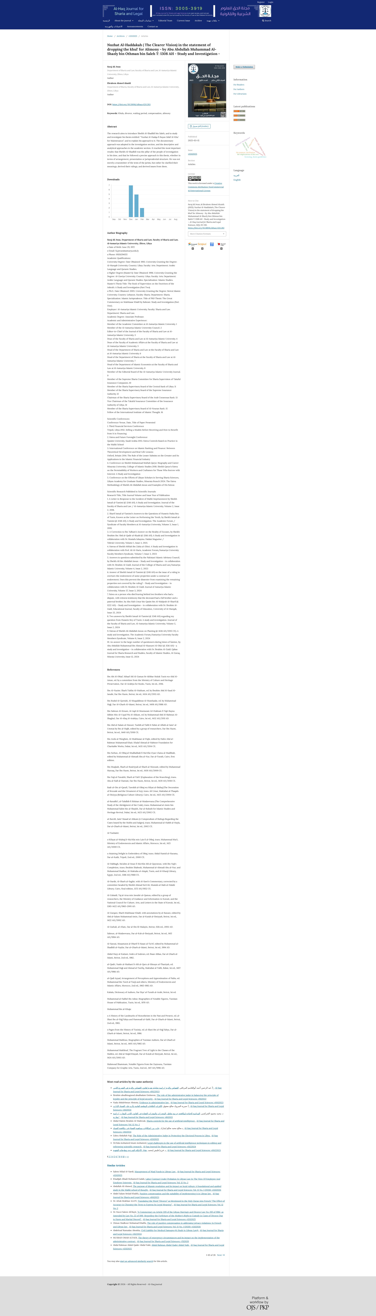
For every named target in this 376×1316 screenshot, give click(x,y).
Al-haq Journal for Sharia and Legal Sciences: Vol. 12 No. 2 (160, 1182)
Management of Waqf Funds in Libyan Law (155, 1171)
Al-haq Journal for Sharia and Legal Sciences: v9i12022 (180, 1099)
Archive (198, 20)
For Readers (239, 84)
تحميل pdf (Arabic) (200, 126)
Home (110, 36)
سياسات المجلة (145, 20)
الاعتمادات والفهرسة (113, 26)
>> (128, 1156)
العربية (236, 175)
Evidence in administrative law (154, 1102)
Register (261, 2)
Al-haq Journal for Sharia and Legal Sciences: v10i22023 (194, 1150)
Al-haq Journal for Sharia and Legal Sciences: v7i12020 (163, 1241)
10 (123, 1156)
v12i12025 (133, 36)
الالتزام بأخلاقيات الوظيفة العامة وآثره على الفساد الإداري (151, 1106)
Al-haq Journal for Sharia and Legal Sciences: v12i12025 (169, 1219)
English (237, 179)
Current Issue (183, 20)
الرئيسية (106, 20)
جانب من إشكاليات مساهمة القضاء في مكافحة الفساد (148, 1128)
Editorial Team (165, 20)
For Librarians (240, 94)
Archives (121, 36)
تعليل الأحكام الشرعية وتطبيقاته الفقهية (139, 1150)
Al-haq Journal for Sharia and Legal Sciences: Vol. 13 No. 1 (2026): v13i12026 (185, 1190)
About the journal (123, 20)
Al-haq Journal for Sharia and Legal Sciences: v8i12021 (147, 1117)
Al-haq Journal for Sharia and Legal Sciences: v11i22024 (169, 1146)
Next (219, 1255)
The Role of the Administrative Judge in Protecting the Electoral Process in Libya (171, 1135)
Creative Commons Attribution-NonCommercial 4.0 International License (206, 187)
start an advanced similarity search (136, 1261)
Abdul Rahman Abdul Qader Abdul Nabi (170, 1245)
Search (267, 20)
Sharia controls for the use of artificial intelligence (171, 1121)
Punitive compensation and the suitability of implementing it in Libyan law (176, 1193)
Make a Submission (244, 67)
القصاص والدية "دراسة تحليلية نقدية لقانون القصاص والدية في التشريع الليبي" (163, 1088)
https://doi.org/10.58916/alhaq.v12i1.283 (131, 104)
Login (270, 2)
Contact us (153, 26)
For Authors (239, 89)
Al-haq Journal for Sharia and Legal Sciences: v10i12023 (197, 1102)
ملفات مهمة (212, 20)
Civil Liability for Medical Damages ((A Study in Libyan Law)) (170, 1230)
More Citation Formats (200, 234)
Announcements (135, 26)
